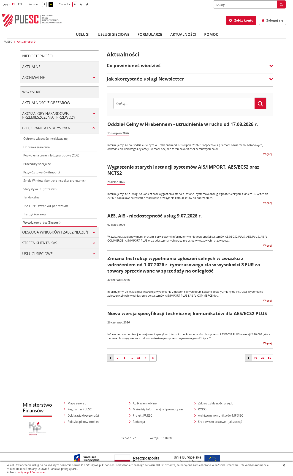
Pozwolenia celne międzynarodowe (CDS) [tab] (51, 155)
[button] (190, 67)
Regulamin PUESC (80, 409)
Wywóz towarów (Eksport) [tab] (41, 222)
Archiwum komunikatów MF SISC (220, 415)
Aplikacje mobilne (145, 403)
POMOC (211, 34)
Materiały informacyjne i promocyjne (158, 409)
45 (138, 358)
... (132, 358)
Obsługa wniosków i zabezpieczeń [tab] (55, 232)
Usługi (83, 34)
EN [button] (20, 4)
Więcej (267, 154)
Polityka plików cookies (83, 422)
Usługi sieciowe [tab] (37, 253)
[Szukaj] (281, 4)
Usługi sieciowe (113, 34)
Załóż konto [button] (243, 20)
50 (269, 358)
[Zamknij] (284, 465)
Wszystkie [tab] (31, 92)
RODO (202, 409)
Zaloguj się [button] (274, 20)
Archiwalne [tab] (33, 77)
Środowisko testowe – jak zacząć (220, 421)
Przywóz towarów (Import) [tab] (41, 172)
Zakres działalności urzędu (216, 403)
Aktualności (183, 34)
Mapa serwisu (77, 403)
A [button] (45, 4)
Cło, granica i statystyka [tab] (46, 128)
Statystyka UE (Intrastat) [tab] (40, 189)
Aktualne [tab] (31, 66)
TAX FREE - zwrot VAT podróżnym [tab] (45, 206)
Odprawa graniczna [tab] (36, 147)
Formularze (150, 34)
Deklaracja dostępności (83, 415)
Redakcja (139, 422)
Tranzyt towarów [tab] (34, 214)
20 (262, 358)
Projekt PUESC (142, 415)
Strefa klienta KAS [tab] (39, 242)
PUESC (8, 42)
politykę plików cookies (31, 472)
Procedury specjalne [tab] (37, 164)
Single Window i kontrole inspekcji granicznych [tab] (54, 180)
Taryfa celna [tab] (31, 197)
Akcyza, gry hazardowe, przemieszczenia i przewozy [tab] (48, 115)
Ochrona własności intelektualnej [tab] (45, 138)
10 (255, 358)
